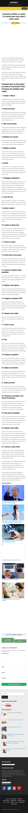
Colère (10, 634)
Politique (12, 802)
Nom (3, 667)
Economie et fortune (21, 800)
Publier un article (14, 803)
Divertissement (13, 800)
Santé (8, 802)
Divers (16, 802)
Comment (14, 634)
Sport (5, 802)
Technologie (20, 798)
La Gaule (19, 641)
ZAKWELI (14, 2)
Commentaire (5, 653)
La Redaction (6, 22)
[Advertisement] (14, 43)
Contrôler (19, 634)
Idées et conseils (15, 22)
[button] (24, 8)
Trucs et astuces (6, 800)
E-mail (4, 672)
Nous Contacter (21, 802)
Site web (4, 678)
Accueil (7, 798)
